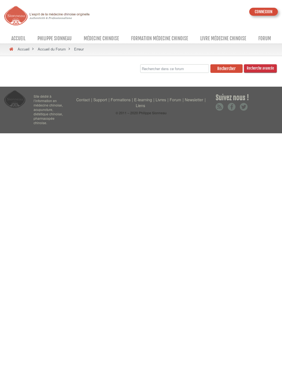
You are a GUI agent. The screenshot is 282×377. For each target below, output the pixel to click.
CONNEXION (263, 11)
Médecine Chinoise (101, 38)
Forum (264, 38)
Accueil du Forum (52, 49)
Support (100, 99)
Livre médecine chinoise (223, 38)
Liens (140, 105)
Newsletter (194, 99)
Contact (83, 99)
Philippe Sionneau (54, 38)
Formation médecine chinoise (159, 38)
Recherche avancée (260, 68)
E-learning (143, 99)
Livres (161, 99)
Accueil (18, 38)
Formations (121, 99)
